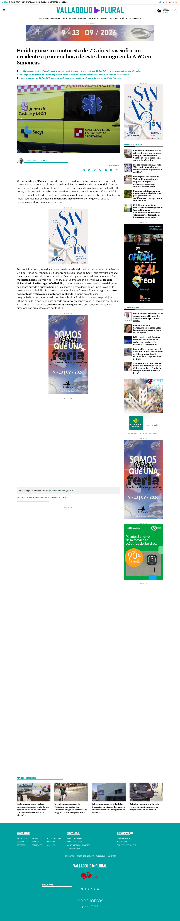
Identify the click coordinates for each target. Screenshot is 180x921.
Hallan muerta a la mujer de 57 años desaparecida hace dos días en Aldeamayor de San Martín (148, 317)
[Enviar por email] (83, 170)
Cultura (35, 842)
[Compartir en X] (95, 170)
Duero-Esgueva (73, 848)
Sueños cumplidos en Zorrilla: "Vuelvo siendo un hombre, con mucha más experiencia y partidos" (147, 168)
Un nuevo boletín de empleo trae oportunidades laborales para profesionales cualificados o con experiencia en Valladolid (147, 195)
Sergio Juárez (32, 160)
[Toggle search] (175, 10)
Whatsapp (56, 490)
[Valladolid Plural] (89, 10)
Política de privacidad (126, 845)
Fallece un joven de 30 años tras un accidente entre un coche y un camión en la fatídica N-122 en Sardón (146, 341)
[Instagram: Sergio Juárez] (46, 160)
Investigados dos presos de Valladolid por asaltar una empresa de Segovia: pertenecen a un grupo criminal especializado (74, 74)
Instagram (66, 490)
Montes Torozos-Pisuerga (78, 845)
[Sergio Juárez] (21, 161)
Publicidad (100, 856)
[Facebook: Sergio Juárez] (44, 160)
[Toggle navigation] (4, 10)
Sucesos (45, 2)
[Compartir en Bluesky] (100, 170)
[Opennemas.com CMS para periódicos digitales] (90, 904)
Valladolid (22, 838)
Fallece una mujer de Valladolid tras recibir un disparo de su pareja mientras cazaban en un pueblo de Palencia (70, 77)
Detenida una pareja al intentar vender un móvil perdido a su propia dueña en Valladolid (145, 807)
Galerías (51, 845)
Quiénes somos (123, 838)
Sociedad (63, 2)
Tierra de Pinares (74, 838)
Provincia (20, 2)
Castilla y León (33, 2)
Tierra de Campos (74, 842)
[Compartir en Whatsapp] (117, 170)
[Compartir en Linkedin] (111, 170)
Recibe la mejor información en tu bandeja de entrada (42, 497)
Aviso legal (122, 842)
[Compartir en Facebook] (89, 170)
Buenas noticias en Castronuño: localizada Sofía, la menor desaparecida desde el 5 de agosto (147, 329)
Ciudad (12, 2)
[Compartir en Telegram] (106, 170)
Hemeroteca (69, 856)
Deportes (54, 2)
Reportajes (37, 845)
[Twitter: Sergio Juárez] (41, 160)
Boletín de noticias (85, 856)
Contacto (112, 856)
